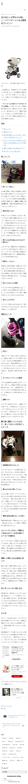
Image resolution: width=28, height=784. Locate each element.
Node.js (12, 747)
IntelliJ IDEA (6, 744)
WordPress (12, 754)
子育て (4, 708)
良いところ (7, 129)
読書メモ (20, 760)
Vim (4, 754)
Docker (18, 738)
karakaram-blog (14, 776)
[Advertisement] (14, 42)
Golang (10, 741)
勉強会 (4, 760)
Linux (15, 744)
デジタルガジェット (17, 757)
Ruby (12, 751)
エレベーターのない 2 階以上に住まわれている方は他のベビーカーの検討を (15, 143)
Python (4, 751)
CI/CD (11, 738)
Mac (22, 744)
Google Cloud (19, 741)
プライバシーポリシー (8, 780)
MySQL (4, 747)
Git (3, 741)
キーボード (5, 757)
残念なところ (8, 132)
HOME (5, 778)
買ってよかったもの (7, 706)
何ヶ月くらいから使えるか (12, 151)
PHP (20, 747)
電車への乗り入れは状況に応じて (14, 148)
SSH (18, 751)
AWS (4, 738)
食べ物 (4, 763)
